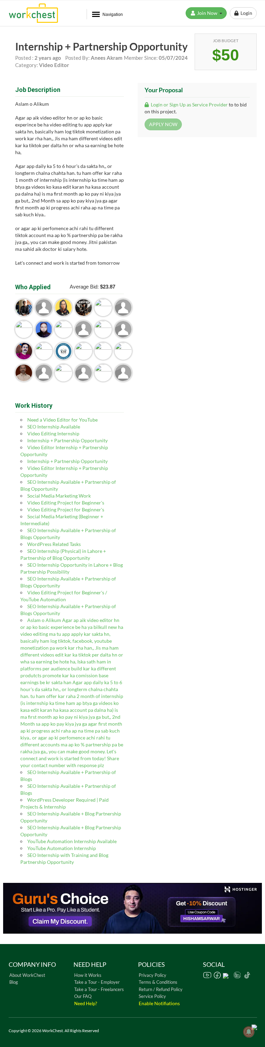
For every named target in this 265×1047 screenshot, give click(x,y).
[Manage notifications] (248, 1031)
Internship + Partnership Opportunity (67, 440)
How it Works (87, 975)
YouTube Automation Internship (61, 848)
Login (245, 13)
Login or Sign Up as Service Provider (189, 104)
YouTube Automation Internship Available (72, 841)
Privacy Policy (152, 975)
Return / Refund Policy (161, 989)
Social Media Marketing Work (59, 496)
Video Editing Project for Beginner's (65, 503)
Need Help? (85, 1003)
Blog (13, 982)
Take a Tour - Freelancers (99, 989)
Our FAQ (82, 996)
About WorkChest (27, 975)
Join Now (207, 13)
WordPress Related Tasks (54, 544)
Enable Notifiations (159, 1003)
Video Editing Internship (53, 433)
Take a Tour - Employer (97, 982)
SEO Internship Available (53, 427)
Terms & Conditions (158, 982)
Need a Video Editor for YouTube (62, 420)
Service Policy (152, 996)
